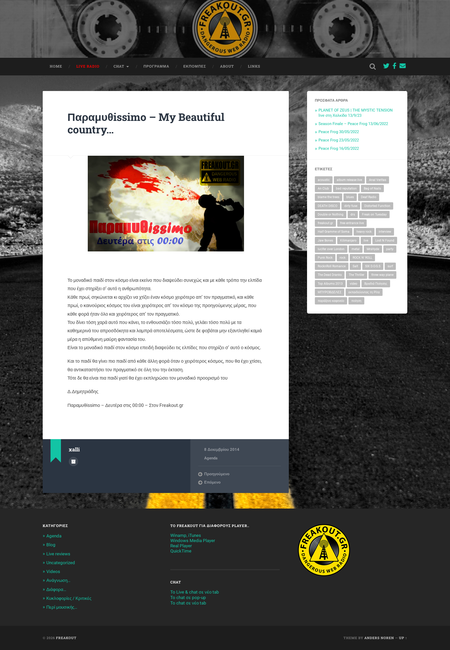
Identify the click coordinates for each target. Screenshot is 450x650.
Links (254, 66)
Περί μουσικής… (61, 607)
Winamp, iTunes (185, 535)
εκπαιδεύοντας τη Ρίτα (364, 292)
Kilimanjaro (348, 240)
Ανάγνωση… (58, 580)
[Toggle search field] (373, 66)
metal (356, 249)
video (353, 283)
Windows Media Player (192, 540)
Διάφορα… (56, 589)
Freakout (66, 638)
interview (385, 231)
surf (390, 266)
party (389, 249)
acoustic (324, 180)
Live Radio (87, 66)
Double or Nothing (330, 214)
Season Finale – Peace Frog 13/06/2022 (353, 123)
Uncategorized (60, 562)
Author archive (73, 461)
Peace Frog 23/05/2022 (338, 140)
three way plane (382, 275)
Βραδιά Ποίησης (375, 283)
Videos (53, 571)
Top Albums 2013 (330, 283)
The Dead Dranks (330, 275)
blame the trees (328, 197)
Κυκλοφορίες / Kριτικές (68, 598)
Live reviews (58, 553)
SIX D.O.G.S (372, 266)
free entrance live (352, 223)
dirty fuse (350, 206)
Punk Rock (325, 257)
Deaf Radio (368, 197)
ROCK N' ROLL (362, 257)
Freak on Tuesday (374, 214)
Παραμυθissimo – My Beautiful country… (145, 123)
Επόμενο (212, 482)
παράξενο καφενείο (331, 301)
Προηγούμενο (216, 474)
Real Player (181, 545)
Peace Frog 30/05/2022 (338, 131)
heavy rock (364, 231)
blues (350, 197)
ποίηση (356, 301)
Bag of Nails (372, 188)
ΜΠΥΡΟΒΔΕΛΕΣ (329, 292)
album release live (349, 180)
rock (343, 257)
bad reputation (346, 188)
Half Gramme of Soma (333, 231)
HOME (56, 66)
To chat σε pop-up (188, 597)
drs (353, 214)
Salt (355, 266)
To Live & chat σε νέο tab (194, 592)
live (366, 240)
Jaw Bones (325, 240)
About (227, 66)
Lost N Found (384, 240)
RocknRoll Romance (332, 266)
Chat (119, 66)
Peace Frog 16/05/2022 (338, 148)
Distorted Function (377, 206)
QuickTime (180, 551)
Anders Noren (379, 638)
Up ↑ (403, 638)
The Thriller (356, 275)
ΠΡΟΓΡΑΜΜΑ (156, 66)
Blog (50, 544)
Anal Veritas (377, 180)
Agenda (210, 458)
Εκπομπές (194, 66)
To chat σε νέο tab (188, 603)
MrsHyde (373, 249)
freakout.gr (325, 223)
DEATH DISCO (327, 206)
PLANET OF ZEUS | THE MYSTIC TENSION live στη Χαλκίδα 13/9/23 (355, 113)
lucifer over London (331, 249)
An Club (323, 188)
